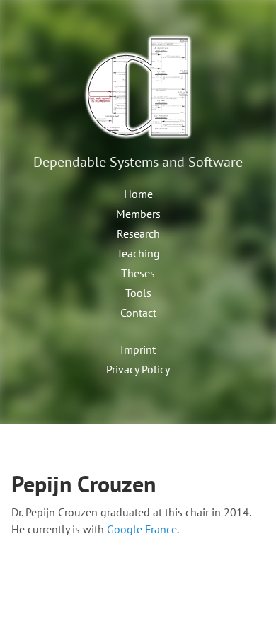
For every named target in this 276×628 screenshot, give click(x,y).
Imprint (138, 349)
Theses (138, 273)
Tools (138, 293)
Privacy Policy (138, 369)
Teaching (138, 253)
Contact (138, 313)
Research (138, 233)
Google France (142, 529)
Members (138, 214)
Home (138, 194)
